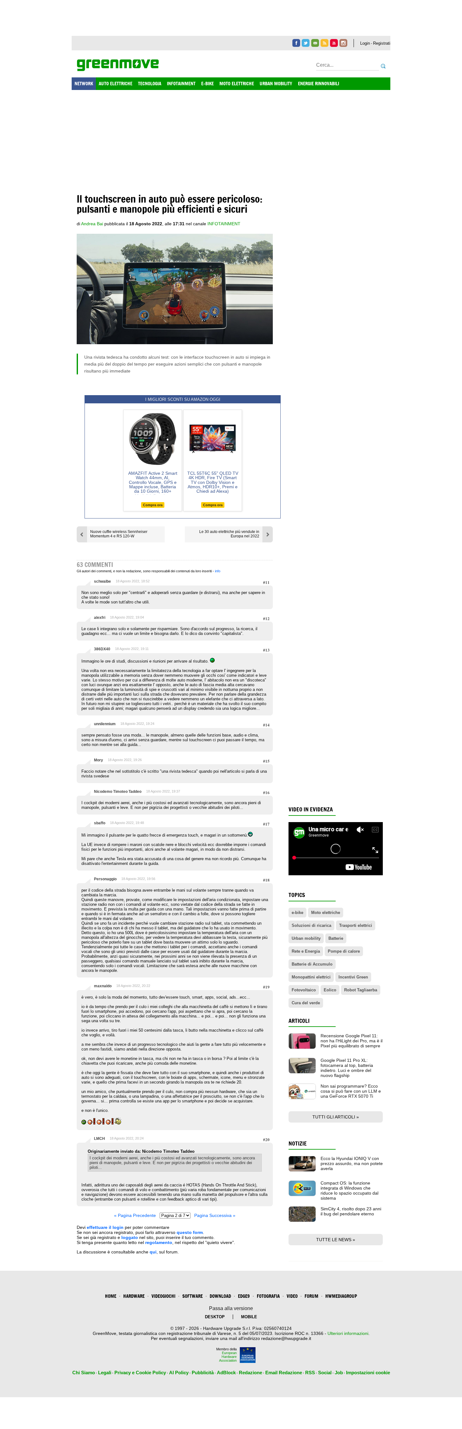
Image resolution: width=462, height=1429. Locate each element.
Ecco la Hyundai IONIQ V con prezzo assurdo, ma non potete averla (352, 1163)
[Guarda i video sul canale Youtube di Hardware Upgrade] (334, 43)
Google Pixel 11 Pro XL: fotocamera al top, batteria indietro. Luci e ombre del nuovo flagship (347, 1068)
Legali (104, 1372)
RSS (310, 1372)
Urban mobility (306, 938)
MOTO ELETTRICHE (236, 83)
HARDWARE (134, 1296)
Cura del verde (306, 1002)
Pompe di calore (344, 951)
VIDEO (292, 1296)
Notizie (298, 1143)
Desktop (215, 1316)
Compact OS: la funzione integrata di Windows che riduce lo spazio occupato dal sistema (349, 1190)
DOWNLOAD (220, 1296)
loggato (129, 1237)
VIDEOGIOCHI (163, 1296)
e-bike (297, 912)
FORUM (311, 1296)
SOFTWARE (192, 1296)
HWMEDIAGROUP (341, 1296)
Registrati (381, 43)
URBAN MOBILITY (276, 83)
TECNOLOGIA (149, 83)
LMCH (99, 1138)
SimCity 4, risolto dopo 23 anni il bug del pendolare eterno (351, 1211)
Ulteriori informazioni (347, 1333)
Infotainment (223, 223)
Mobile (249, 1316)
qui (153, 1251)
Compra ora (152, 505)
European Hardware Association (228, 1356)
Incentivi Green (353, 977)
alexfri (99, 617)
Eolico (330, 990)
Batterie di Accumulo (312, 964)
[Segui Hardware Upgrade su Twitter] (306, 43)
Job (339, 1372)
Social (325, 1372)
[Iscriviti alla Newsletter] (315, 43)
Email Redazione (283, 1372)
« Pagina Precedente (135, 1215)
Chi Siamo (83, 1372)
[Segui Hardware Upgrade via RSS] (324, 43)
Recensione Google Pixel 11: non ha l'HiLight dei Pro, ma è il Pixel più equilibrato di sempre (351, 1040)
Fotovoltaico (304, 990)
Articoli (299, 1021)
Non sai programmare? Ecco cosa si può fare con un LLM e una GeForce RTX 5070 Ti (351, 1091)
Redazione (250, 1372)
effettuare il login (105, 1227)
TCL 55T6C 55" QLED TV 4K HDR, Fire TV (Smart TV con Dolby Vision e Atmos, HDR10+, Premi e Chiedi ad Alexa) (212, 482)
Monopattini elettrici (311, 977)
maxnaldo (103, 986)
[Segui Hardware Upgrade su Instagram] (343, 43)
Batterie (335, 938)
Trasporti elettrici (355, 925)
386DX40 (102, 649)
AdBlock (226, 1372)
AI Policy (179, 1372)
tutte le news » (335, 1239)
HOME (110, 1296)
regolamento (158, 1242)
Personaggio (105, 879)
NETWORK (83, 83)
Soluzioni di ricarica (311, 925)
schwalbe (102, 581)
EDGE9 (244, 1296)
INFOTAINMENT (181, 83)
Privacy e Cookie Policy (140, 1372)
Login (365, 43)
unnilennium (105, 724)
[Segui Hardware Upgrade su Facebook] (296, 43)
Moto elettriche (325, 912)
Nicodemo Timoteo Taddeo (117, 791)
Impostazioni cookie (368, 1372)
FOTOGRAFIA (268, 1296)
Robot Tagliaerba (360, 990)
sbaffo (99, 823)
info (217, 571)
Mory (98, 760)
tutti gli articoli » (335, 1116)
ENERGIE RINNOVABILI (318, 83)
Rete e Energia (306, 951)
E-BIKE (207, 83)
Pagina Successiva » (214, 1215)
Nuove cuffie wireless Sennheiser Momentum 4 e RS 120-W (118, 534)
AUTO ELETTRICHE (115, 83)
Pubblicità (203, 1372)
